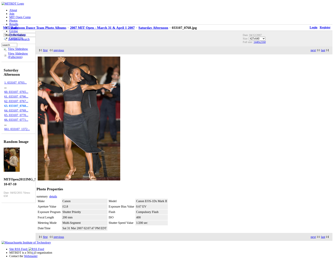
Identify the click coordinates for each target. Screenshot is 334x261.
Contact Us (16, 38)
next (313, 50)
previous (59, 50)
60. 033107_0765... (16, 92)
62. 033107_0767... (16, 101)
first (45, 50)
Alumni (14, 27)
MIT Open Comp (20, 17)
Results (13, 24)
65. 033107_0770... (16, 115)
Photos (13, 20)
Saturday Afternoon (153, 28)
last (323, 50)
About (13, 10)
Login (313, 27)
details (53, 196)
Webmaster (30, 256)
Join (11, 13)
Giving (13, 31)
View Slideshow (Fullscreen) (18, 55)
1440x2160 (260, 42)
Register (325, 27)
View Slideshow (18, 49)
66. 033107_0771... (16, 119)
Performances (17, 34)
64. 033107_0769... (16, 110)
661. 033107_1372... (17, 129)
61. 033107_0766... (16, 96)
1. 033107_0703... (15, 82)
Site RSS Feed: (19, 249)
